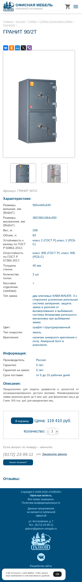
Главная (8, 21)
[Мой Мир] (17, 47)
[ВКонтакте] (5, 47)
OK (57, 574)
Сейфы (32, 21)
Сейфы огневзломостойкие (56, 21)
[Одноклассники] (11, 47)
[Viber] (29, 47)
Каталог (20, 21)
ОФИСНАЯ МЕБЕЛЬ (34, 5)
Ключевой (9, 25)
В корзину (22, 421)
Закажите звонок (54, 454)
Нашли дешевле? (18, 462)
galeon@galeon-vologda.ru (41, 528)
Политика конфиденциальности (41, 502)
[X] (23, 47)
